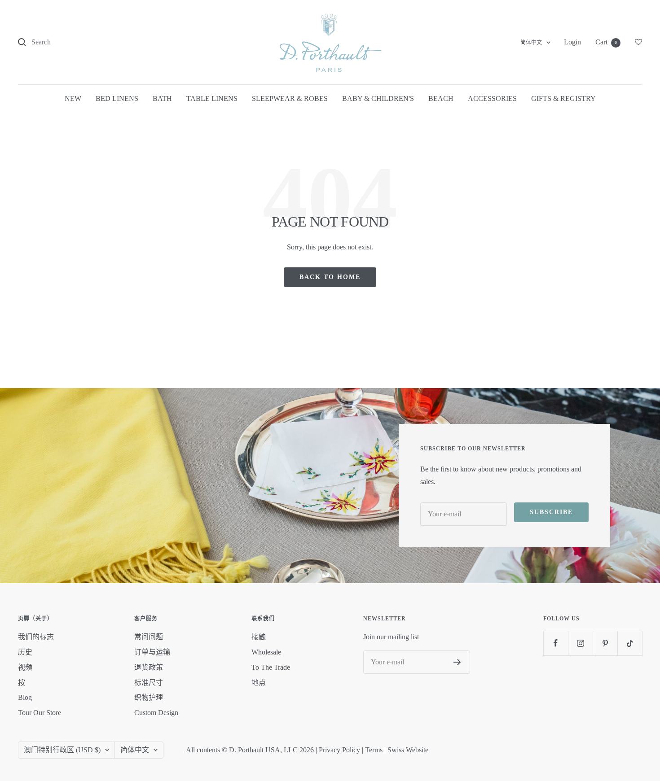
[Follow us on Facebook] (555, 643)
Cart (606, 42)
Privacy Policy (339, 750)
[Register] (457, 662)
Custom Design (156, 712)
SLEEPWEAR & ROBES (290, 98)
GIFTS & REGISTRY (563, 98)
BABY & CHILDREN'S (378, 98)
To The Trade (270, 667)
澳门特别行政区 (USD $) (62, 750)
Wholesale (266, 652)
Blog (25, 697)
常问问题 (148, 637)
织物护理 (148, 697)
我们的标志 (36, 637)
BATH (162, 98)
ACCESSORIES (492, 98)
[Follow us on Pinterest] (605, 643)
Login (572, 42)
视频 (25, 667)
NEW (73, 98)
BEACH (440, 98)
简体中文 (531, 42)
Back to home (330, 277)
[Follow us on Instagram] (580, 643)
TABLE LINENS (212, 98)
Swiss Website (407, 750)
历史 (25, 652)
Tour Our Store (39, 712)
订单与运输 (152, 652)
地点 (258, 682)
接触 (258, 637)
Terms (374, 750)
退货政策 (148, 667)
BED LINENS (117, 98)
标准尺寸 (148, 682)
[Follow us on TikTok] (629, 643)
